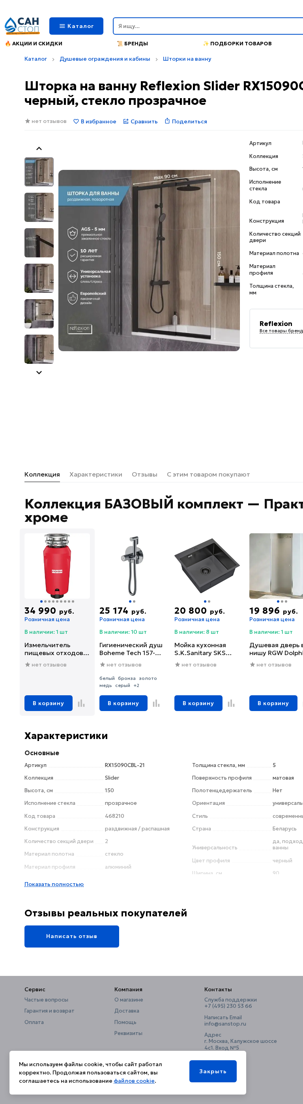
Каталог (35, 58)
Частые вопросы (46, 1000)
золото (148, 678)
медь (105, 685)
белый (107, 678)
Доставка (126, 1011)
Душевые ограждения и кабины (105, 58)
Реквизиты (128, 1033)
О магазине (128, 1000)
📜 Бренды (132, 43)
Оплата (34, 1022)
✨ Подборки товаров (237, 43)
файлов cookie (134, 1080)
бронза (127, 678)
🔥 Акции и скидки (33, 43)
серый (122, 685)
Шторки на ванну (187, 58)
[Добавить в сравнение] (81, 703)
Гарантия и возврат (49, 1011)
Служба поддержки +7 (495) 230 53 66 (230, 1003)
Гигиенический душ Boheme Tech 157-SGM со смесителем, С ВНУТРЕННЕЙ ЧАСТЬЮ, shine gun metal (131, 649)
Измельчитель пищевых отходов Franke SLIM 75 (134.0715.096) (53, 649)
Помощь (125, 1022)
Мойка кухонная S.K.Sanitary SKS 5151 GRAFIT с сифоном (200, 649)
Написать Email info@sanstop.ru (225, 1021)
